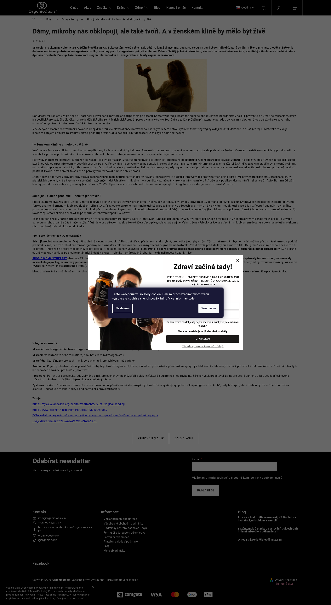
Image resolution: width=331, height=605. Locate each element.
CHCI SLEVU (203, 338)
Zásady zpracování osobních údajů (203, 346)
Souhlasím (208, 308)
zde (192, 298)
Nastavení (122, 308)
